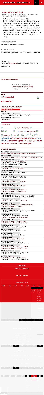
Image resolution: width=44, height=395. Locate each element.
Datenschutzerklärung (22, 268)
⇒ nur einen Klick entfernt (22, 87)
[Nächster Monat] (40, 282)
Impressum (22, 265)
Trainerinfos (13, 143)
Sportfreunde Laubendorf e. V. (17, 2)
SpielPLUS (6, 138)
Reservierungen (29, 141)
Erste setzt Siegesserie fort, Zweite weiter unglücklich (20, 51)
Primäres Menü (41, 2)
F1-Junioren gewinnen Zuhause (12, 43)
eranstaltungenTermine (24, 138)
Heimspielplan (25, 143)
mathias (31, 14)
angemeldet (13, 63)
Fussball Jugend (7, 14)
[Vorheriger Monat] (4, 282)
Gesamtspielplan (15, 141)
